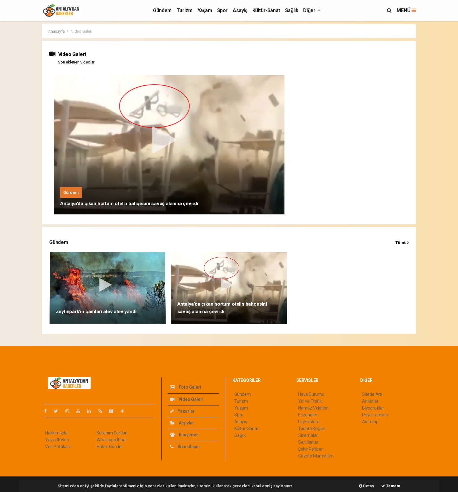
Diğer (310, 10)
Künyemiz (188, 434)
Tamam (392, 486)
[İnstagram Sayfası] (69, 411)
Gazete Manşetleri (315, 455)
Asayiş (240, 10)
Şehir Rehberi (311, 449)
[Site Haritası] (113, 411)
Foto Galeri (189, 387)
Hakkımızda (56, 432)
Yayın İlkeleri (57, 439)
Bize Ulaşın (188, 446)
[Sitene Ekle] (125, 411)
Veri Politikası (57, 446)
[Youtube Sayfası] (80, 411)
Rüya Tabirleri (375, 414)
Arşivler (186, 422)
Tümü (401, 242)
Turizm (185, 10)
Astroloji (370, 421)
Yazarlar (186, 411)
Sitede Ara (372, 394)
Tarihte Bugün (311, 428)
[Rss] (102, 411)
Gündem (162, 10)
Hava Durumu (311, 394)
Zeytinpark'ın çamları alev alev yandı (96, 311)
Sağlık (291, 10)
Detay (368, 486)
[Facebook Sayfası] (48, 411)
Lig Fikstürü (309, 421)
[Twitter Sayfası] (58, 411)
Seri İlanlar (308, 442)
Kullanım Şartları (112, 432)
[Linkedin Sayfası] (91, 411)
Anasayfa (56, 31)
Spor (222, 10)
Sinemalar (308, 435)
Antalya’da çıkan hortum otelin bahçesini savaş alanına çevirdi (129, 203)
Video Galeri (190, 399)
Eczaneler (307, 414)
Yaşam (205, 10)
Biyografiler (373, 407)
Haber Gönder (110, 446)
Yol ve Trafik (310, 401)
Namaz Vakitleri (313, 407)
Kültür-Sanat (266, 10)
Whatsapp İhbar (112, 439)
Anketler (370, 401)
